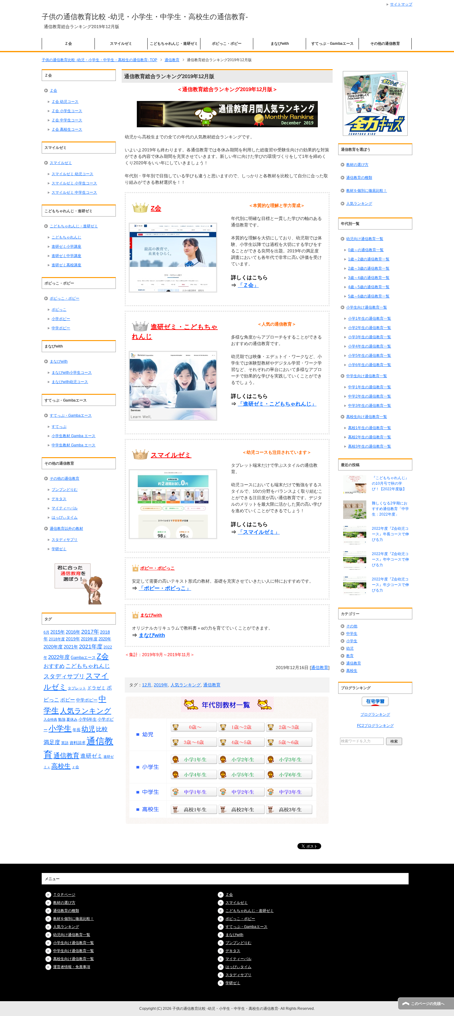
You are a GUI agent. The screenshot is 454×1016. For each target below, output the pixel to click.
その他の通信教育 (385, 43)
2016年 (73, 631)
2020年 (105, 639)
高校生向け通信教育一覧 (366, 417)
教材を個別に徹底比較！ (366, 190)
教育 (350, 656)
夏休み (72, 719)
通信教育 (319, 667)
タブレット (77, 688)
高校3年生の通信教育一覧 (369, 446)
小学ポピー (61, 319)
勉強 (61, 719)
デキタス (59, 499)
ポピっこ (59, 309)
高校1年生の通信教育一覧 (369, 428)
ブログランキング (375, 714)
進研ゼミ (91, 756)
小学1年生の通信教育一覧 (369, 318)
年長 (77, 729)
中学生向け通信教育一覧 (366, 376)
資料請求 (77, 742)
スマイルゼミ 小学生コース (74, 183)
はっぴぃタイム (65, 517)
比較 (102, 729)
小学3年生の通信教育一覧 (369, 337)
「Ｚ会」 (248, 285)
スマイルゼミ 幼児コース (72, 174)
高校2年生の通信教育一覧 (369, 437)
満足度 (52, 742)
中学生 (351, 633)
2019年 (161, 684)
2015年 (57, 632)
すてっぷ (59, 426)
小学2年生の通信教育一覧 (369, 328)
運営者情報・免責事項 (71, 967)
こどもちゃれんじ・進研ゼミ (174, 43)
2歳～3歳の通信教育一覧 (368, 268)
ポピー (67, 699)
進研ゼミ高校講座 (66, 265)
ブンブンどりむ (65, 489)
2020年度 (53, 646)
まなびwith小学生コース (72, 372)
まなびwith (280, 43)
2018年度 (57, 639)
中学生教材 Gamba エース (73, 445)
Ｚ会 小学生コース (67, 111)
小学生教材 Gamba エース (73, 436)
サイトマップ (401, 4)
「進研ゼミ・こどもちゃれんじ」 (277, 404)
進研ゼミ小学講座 (66, 246)
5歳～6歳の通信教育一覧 (368, 296)
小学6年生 (87, 719)
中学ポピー (61, 328)
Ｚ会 (68, 43)
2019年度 (89, 639)
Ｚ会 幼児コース (65, 101)
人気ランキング (185, 684)
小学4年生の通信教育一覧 (369, 346)
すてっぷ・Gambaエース (332, 43)
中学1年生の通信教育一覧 (369, 387)
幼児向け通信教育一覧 (364, 239)
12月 (146, 684)
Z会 (103, 656)
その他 (351, 626)
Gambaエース (83, 657)
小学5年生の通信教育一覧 (369, 355)
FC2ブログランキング (375, 725)
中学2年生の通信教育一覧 (369, 396)
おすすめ (54, 666)
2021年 (71, 646)
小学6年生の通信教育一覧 (369, 365)
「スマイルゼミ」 (259, 532)
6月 (46, 632)
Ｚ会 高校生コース (67, 129)
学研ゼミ (59, 549)
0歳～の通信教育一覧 (366, 250)
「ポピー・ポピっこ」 (165, 588)
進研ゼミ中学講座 (66, 256)
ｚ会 (75, 767)
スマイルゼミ (121, 43)
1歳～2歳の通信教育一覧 (368, 259)
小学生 (60, 728)
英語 (65, 743)
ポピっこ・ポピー (227, 43)
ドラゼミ (96, 687)
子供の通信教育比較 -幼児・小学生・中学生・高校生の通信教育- (145, 17)
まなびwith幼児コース (70, 382)
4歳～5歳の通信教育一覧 (368, 287)
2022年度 (59, 657)
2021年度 (91, 646)
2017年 (90, 632)
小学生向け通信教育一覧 (366, 307)
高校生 (61, 766)
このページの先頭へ (427, 1003)
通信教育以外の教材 (66, 528)
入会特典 (50, 719)
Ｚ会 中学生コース (67, 120)
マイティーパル (65, 508)
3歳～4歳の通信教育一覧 (368, 278)
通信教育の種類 (359, 177)
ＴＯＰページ (64, 894)
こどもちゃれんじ (66, 237)
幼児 (88, 729)
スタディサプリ (65, 540)
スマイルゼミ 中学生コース (74, 192)
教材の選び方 (357, 164)
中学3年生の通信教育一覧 (369, 405)
